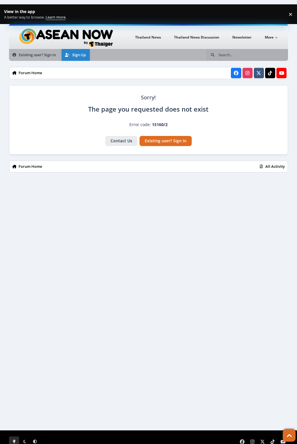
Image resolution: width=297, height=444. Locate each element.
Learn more (11, 14)
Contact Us (121, 140)
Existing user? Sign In (165, 140)
